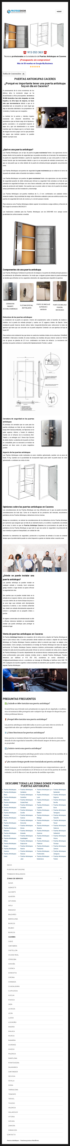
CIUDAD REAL (13, 955)
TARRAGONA (13, 1090)
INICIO (9, 865)
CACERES (11, 937)
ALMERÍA (11, 896)
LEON (10, 1013)
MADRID (11, 1027)
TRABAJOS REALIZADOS (16, 874)
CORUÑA (11, 964)
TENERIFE (12, 1094)
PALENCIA (12, 1054)
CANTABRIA (12, 946)
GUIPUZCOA (13, 991)
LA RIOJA (11, 1009)
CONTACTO (11, 1135)
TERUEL (11, 1099)
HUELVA (11, 995)
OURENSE (12, 1045)
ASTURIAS (12, 901)
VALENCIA (12, 1108)
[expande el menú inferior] (61, 878)
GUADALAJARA (14, 986)
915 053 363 (35, 52)
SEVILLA (11, 1081)
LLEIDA (11, 1018)
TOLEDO (11, 1103)
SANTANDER (13, 1072)
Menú (59, 11)
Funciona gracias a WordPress (29, 1140)
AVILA (10, 905)
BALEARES (12, 914)
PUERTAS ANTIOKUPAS (16, 869)
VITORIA (11, 1117)
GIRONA (11, 977)
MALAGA (11, 1031)
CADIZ (10, 941)
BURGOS (11, 923)
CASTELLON (12, 950)
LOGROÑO (12, 1022)
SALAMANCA (13, 1067)
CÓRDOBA (12, 959)
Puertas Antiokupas (10, 789)
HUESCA (11, 1000)
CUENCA (11, 968)
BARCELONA (13, 919)
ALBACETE (12, 887)
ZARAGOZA (12, 1130)
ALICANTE (12, 892)
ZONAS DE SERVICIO (15, 878)
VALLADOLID (13, 1112)
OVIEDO (11, 1049)
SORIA (10, 1085)
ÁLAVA (10, 883)
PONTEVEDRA (13, 1063)
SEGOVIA (11, 1076)
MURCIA (11, 1036)
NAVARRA (11, 1040)
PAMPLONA (12, 1058)
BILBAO (11, 928)
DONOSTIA (12, 973)
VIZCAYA (11, 1121)
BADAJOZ (12, 910)
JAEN (10, 1004)
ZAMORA (11, 1126)
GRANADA (12, 982)
